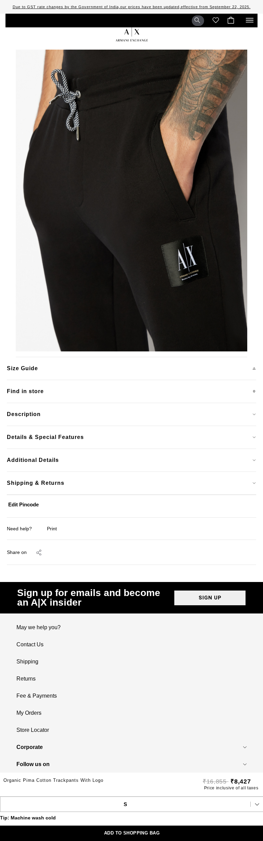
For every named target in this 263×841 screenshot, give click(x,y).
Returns (26, 679)
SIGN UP (210, 598)
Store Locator (32, 730)
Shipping (27, 661)
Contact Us (29, 644)
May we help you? (38, 627)
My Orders (28, 713)
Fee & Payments (36, 696)
